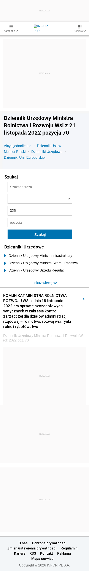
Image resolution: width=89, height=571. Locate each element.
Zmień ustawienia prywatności (31, 548)
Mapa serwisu (42, 558)
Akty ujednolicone (17, 146)
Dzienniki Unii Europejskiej (25, 157)
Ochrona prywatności (49, 543)
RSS (33, 553)
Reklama (64, 553)
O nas (23, 543)
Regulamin (69, 548)
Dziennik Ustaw (49, 146)
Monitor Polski (15, 152)
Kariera (19, 553)
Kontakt (46, 553)
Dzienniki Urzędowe (46, 152)
